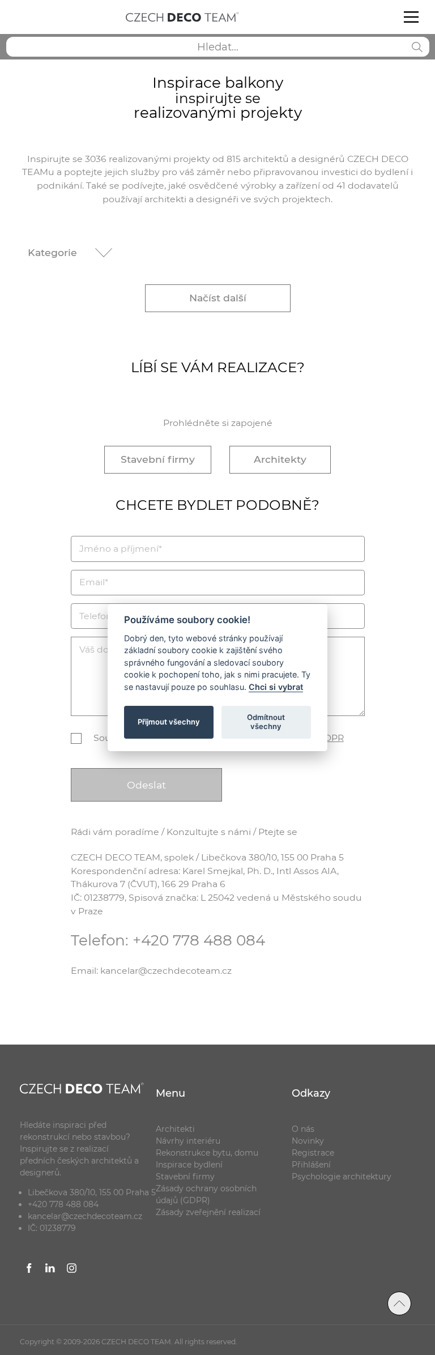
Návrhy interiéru (188, 1141)
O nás (303, 1129)
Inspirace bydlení (189, 1165)
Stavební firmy (158, 459)
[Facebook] (29, 1269)
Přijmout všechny (169, 721)
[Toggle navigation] (411, 17)
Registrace (313, 1153)
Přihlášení (311, 1165)
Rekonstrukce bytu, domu (207, 1153)
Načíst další (217, 298)
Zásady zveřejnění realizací (208, 1212)
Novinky (308, 1141)
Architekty (280, 459)
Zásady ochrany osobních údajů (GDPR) (206, 1194)
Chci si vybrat (276, 687)
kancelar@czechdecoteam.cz (85, 1216)
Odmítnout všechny (266, 722)
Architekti (175, 1129)
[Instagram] (72, 1269)
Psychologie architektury (341, 1176)
